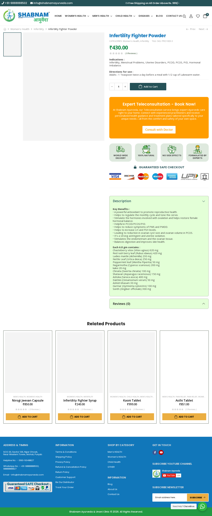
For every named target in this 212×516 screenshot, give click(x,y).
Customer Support (65, 477)
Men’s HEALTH (115, 451)
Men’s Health (100, 16)
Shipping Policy (63, 456)
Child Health (123, 16)
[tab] (159, 201)
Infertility (39, 29)
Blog (159, 16)
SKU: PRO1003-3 (165, 41)
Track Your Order (64, 487)
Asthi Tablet (184, 400)
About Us (112, 489)
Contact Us (174, 16)
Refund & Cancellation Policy (70, 467)
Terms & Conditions (66, 451)
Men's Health (19, 397)
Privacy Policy (62, 462)
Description (122, 201)
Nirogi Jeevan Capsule (27, 400)
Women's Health (19, 29)
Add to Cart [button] (30, 416)
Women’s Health (75, 16)
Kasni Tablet (132, 400)
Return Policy (62, 472)
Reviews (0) (121, 303)
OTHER (111, 467)
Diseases (144, 16)
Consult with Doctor (159, 130)
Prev (192, 29)
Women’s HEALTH (117, 456)
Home (58, 16)
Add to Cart (151, 86)
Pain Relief (181, 397)
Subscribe (196, 497)
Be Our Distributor (64, 482)
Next (202, 29)
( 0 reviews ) (131, 53)
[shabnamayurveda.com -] (26, 16)
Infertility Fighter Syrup (80, 400)
